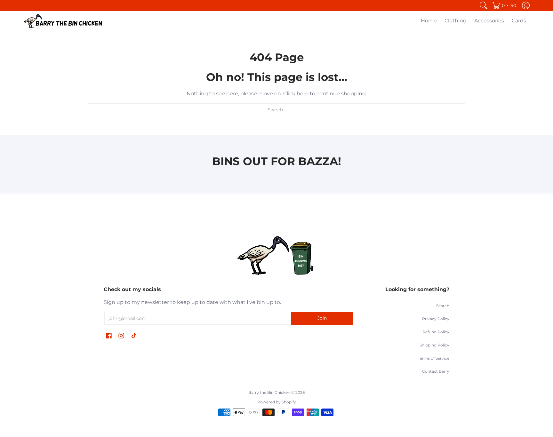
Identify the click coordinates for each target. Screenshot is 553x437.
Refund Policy (435, 332)
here (303, 94)
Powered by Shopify (276, 402)
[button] (504, 5)
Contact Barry (435, 371)
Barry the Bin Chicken (269, 392)
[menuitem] (483, 5)
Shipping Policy (434, 345)
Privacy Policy (435, 318)
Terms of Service (433, 358)
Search (442, 305)
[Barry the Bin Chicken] (64, 21)
